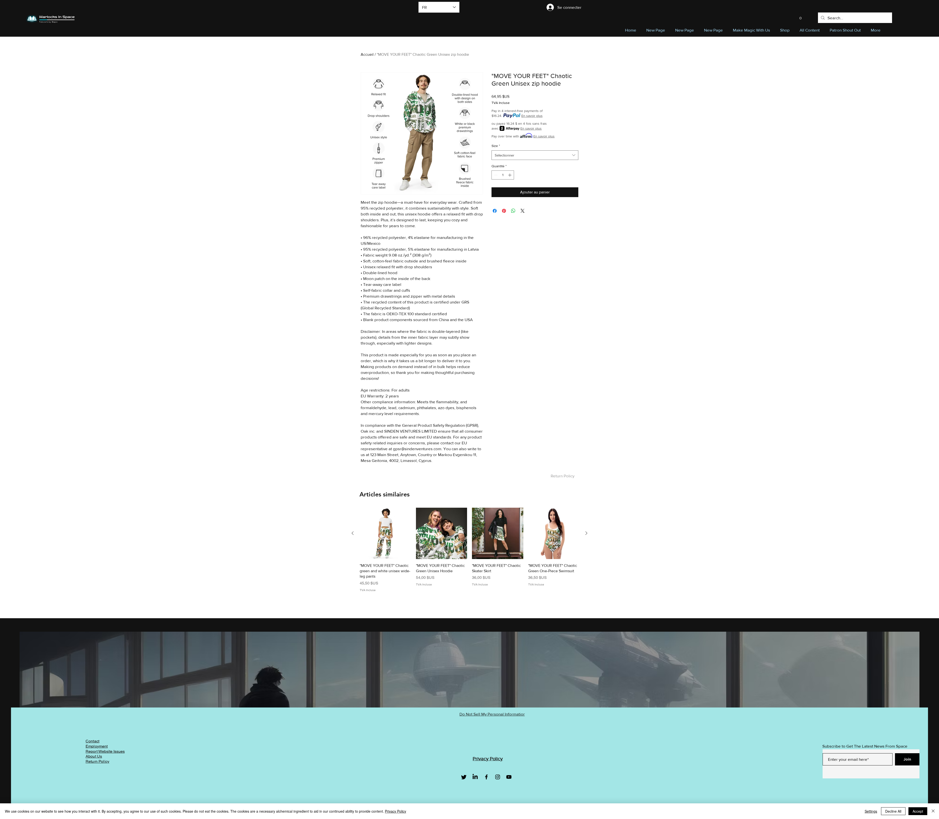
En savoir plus (532, 116)
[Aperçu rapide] (385, 533)
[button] (800, 16)
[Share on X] (522, 211)
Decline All (893, 811)
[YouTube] (509, 777)
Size (496, 146)
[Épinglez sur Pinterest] (504, 211)
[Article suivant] (586, 533)
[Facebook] (486, 777)
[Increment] (510, 175)
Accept (918, 811)
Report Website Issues (105, 751)
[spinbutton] (502, 175)
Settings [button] (871, 811)
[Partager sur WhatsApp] (513, 211)
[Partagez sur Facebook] (495, 211)
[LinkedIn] (475, 777)
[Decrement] (495, 175)
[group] (469, 552)
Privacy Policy (395, 811)
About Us (94, 756)
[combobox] (535, 155)
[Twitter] (464, 777)
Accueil (367, 54)
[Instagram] (497, 777)
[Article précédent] (353, 533)
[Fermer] (933, 811)
